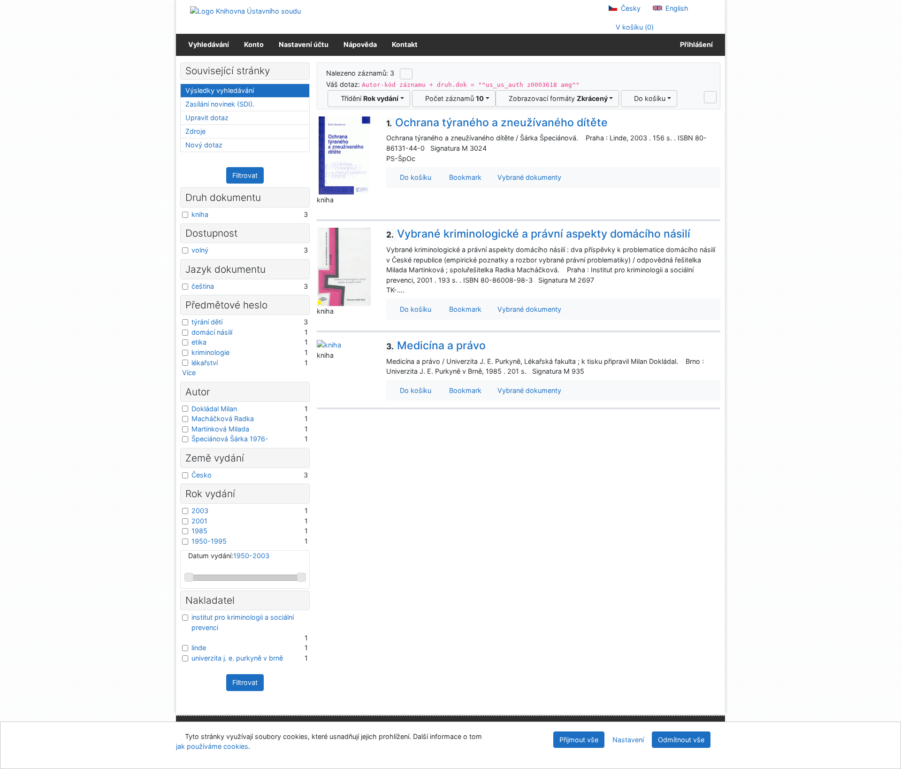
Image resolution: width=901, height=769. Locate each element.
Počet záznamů (452, 98)
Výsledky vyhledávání (219, 90)
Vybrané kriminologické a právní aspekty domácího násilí (538, 233)
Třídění (367, 98)
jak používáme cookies (212, 746)
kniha (199, 214)
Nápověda (360, 44)
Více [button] (189, 373)
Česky (630, 8)
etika (198, 342)
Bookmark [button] (463, 177)
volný (199, 250)
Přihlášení (695, 44)
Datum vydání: (228, 556)
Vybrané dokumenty (528, 177)
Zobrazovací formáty (556, 98)
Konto (254, 44)
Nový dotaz (203, 145)
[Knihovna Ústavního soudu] (245, 11)
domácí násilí (211, 332)
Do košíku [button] (413, 177)
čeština (202, 286)
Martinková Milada (220, 429)
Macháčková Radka (222, 419)
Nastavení (628, 740)
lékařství (204, 363)
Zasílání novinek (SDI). (219, 104)
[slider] (188, 577)
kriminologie (210, 352)
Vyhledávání (208, 44)
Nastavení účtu (303, 44)
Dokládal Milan (214, 409)
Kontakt (405, 44)
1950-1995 (209, 541)
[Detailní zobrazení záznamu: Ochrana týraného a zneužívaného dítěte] (344, 155)
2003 (199, 511)
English (676, 8)
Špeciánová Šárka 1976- (229, 439)
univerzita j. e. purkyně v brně (237, 658)
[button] (710, 97)
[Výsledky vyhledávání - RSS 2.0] (406, 74)
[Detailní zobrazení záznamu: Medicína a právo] (329, 344)
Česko (201, 475)
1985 (199, 531)
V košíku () (634, 27)
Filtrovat (245, 175)
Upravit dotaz (207, 118)
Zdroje (195, 131)
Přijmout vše (578, 740)
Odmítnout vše (681, 740)
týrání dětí (206, 322)
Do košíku (647, 98)
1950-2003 (251, 556)
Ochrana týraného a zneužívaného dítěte (497, 122)
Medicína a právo (436, 345)
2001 (199, 521)
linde (198, 648)
